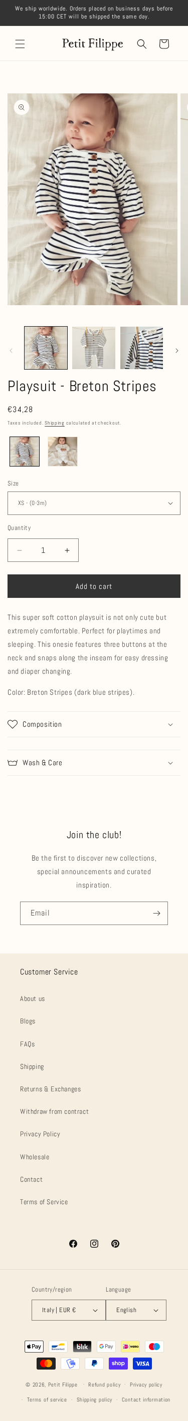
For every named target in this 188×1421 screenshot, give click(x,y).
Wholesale (34, 1156)
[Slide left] (11, 351)
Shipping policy (95, 1399)
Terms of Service (44, 1201)
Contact (31, 1179)
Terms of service (47, 1399)
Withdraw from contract (54, 1111)
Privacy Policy (40, 1133)
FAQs (27, 1043)
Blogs (28, 1020)
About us (32, 998)
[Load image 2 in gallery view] (93, 348)
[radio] (25, 452)
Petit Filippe (63, 1384)
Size (13, 483)
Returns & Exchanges (50, 1088)
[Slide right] (177, 351)
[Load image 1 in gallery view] (46, 348)
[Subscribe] (156, 913)
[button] (20, 44)
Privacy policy (146, 1384)
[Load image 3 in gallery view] (141, 348)
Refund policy (104, 1384)
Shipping (55, 423)
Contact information (146, 1399)
